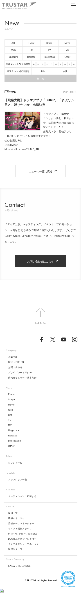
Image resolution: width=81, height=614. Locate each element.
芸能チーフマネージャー (21, 523)
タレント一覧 (15, 462)
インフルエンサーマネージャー (24, 543)
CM (10, 414)
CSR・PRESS (16, 362)
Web (10, 409)
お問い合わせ (15, 367)
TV (9, 420)
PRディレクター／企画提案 (23, 533)
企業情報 (13, 357)
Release (13, 435)
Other (11, 445)
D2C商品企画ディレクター (22, 538)
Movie (11, 404)
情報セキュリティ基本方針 (22, 377)
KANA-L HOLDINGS (19, 565)
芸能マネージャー (17, 518)
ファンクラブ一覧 (17, 479)
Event (11, 394)
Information (14, 440)
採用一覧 (13, 513)
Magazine (13, 430)
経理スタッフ (15, 549)
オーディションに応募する (22, 496)
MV (10, 425)
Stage (11, 399)
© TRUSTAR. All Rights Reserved (41, 580)
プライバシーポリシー (20, 372)
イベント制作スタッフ (20, 528)
